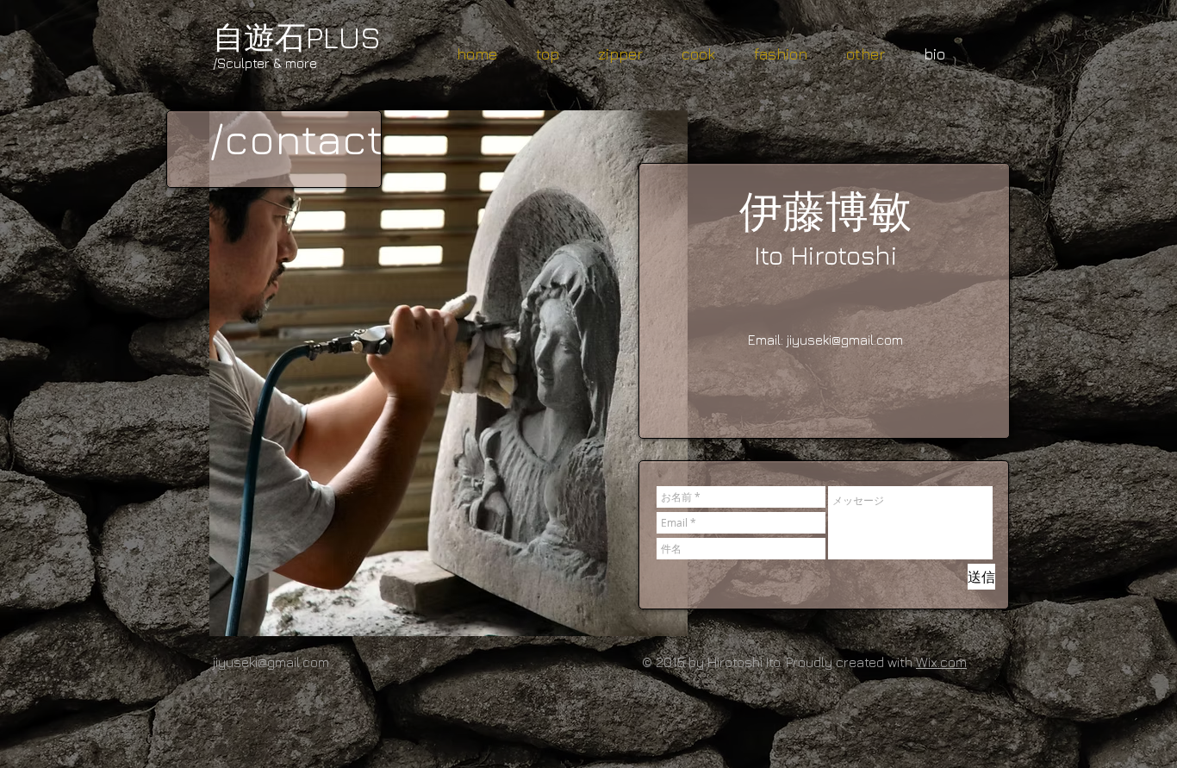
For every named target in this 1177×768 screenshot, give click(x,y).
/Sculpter (241, 63)
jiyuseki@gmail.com (845, 339)
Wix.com (941, 662)
